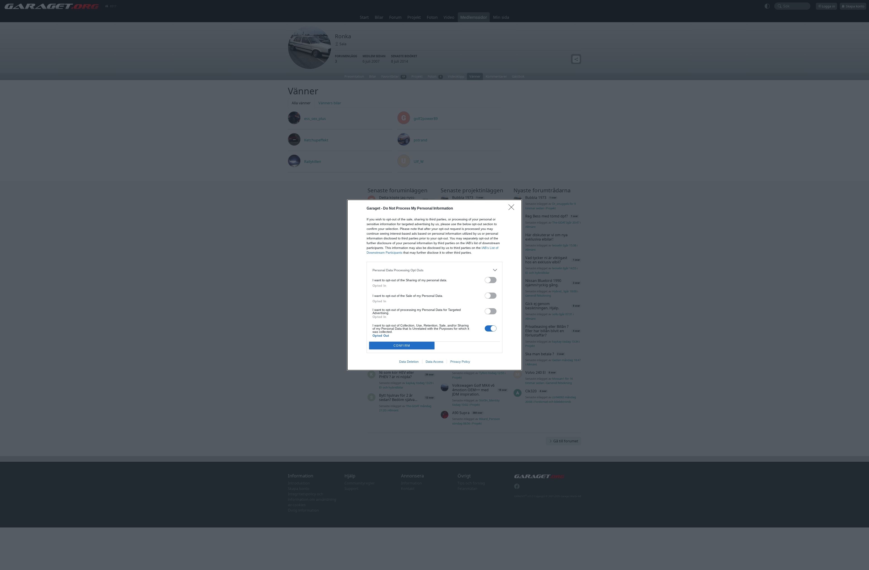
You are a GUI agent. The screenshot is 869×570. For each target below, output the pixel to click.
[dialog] (434, 285)
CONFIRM (402, 345)
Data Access (434, 361)
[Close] (513, 208)
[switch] (491, 280)
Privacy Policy (460, 361)
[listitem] (434, 270)
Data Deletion (409, 361)
